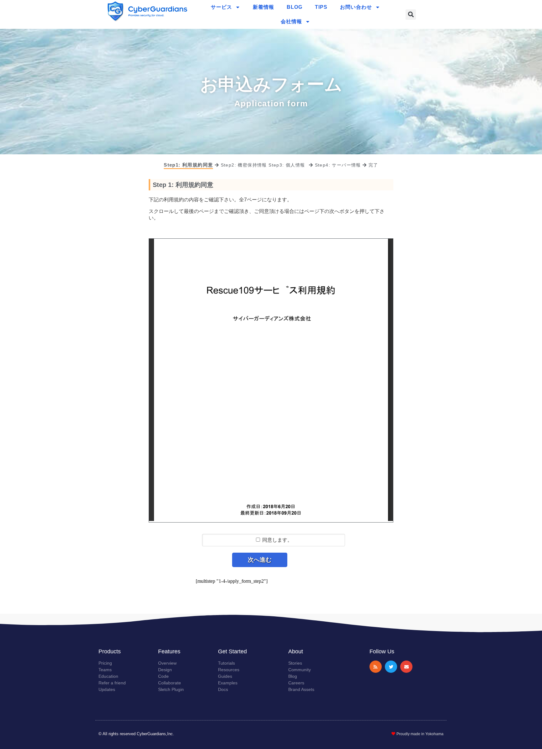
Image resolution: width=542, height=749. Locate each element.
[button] (411, 14)
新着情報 (263, 7)
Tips (321, 7)
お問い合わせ (356, 7)
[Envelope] (406, 667)
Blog (294, 7)
